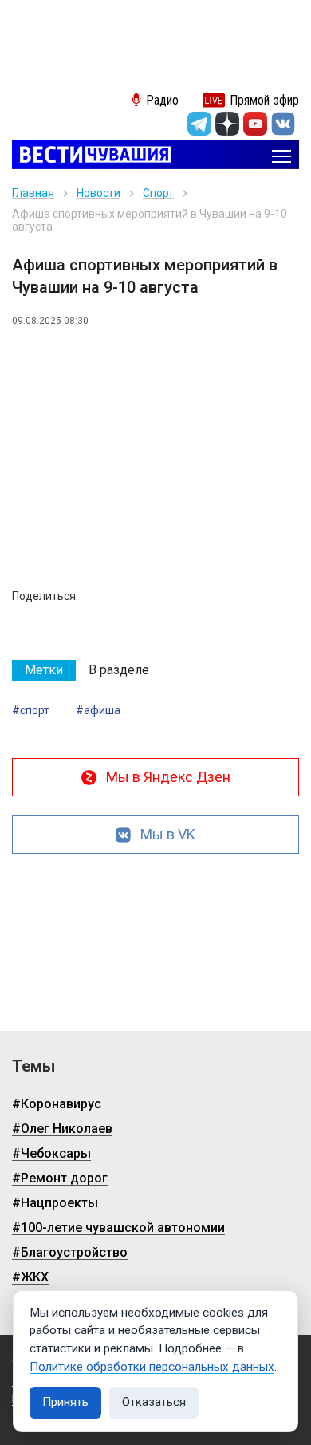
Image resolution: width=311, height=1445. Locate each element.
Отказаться (154, 1402)
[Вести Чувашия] (91, 156)
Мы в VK (167, 834)
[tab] (44, 670)
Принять (65, 1402)
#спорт (30, 710)
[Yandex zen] (227, 124)
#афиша (98, 710)
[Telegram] (199, 124)
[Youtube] (255, 124)
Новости (98, 193)
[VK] (283, 124)
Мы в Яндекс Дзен (168, 776)
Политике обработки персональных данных (152, 1367)
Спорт (158, 193)
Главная (33, 193)
